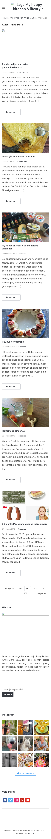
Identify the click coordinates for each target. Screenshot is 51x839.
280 (13, 588)
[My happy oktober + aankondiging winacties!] (25, 214)
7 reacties (22, 436)
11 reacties (22, 254)
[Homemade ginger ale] (25, 399)
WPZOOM (31, 833)
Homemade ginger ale (14, 430)
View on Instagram (25, 773)
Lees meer (11, 112)
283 (35, 588)
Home (5, 18)
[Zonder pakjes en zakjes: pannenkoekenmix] (25, 30)
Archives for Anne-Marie (23, 18)
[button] (3, 7)
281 (20, 588)
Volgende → (42, 593)
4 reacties (22, 529)
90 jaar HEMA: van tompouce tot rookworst (25, 524)
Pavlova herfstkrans (13, 341)
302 (25, 593)
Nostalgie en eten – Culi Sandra (18, 156)
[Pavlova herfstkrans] (25, 310)
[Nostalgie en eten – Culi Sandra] (25, 125)
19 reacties (23, 72)
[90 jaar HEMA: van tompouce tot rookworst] (25, 492)
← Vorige (7, 588)
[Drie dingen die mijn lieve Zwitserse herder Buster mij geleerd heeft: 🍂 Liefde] (25, 743)
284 (42, 588)
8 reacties (22, 347)
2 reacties (23, 161)
